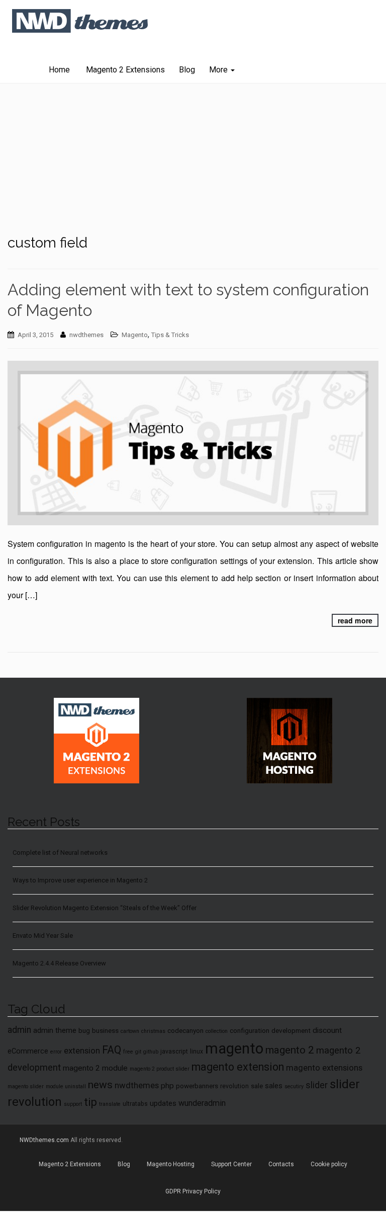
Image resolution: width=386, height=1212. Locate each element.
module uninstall (66, 1086)
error (56, 1051)
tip (90, 1102)
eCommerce (28, 1051)
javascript (174, 1051)
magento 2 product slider (159, 1069)
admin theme (54, 1030)
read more (355, 620)
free (128, 1051)
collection (217, 1031)
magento (234, 1048)
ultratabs (135, 1103)
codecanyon (185, 1030)
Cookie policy (329, 1164)
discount (327, 1030)
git (138, 1051)
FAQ (111, 1049)
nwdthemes (86, 335)
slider (317, 1085)
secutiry (294, 1086)
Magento (135, 335)
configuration (249, 1030)
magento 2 (289, 1050)
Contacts (281, 1164)
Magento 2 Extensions (124, 69)
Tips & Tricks (170, 335)
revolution (234, 1086)
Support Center (231, 1164)
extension (82, 1050)
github (150, 1051)
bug (84, 1030)
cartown (130, 1031)
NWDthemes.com (44, 1140)
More (219, 69)
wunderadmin (202, 1103)
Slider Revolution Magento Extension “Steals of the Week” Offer (105, 908)
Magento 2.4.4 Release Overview (59, 963)
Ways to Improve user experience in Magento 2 (80, 880)
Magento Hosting (171, 1164)
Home (59, 69)
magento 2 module (95, 1068)
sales (273, 1085)
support (73, 1104)
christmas (153, 1031)
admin (19, 1030)
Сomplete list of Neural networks (60, 852)
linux (196, 1051)
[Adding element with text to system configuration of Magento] (193, 443)
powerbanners (197, 1086)
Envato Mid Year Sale (43, 935)
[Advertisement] (193, 159)
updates (163, 1103)
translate (110, 1104)
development (291, 1030)
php (167, 1085)
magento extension (237, 1067)
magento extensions (324, 1068)
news (100, 1085)
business (105, 1030)
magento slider (26, 1086)
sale (257, 1086)
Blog (187, 69)
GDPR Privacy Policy (193, 1191)
